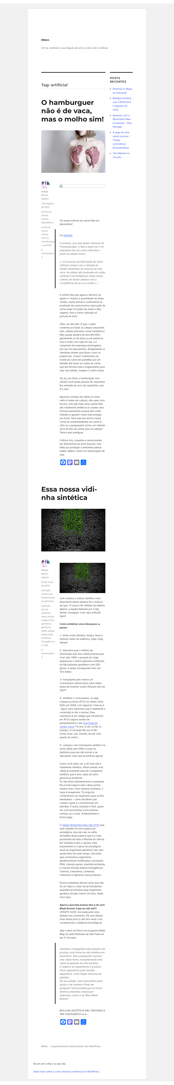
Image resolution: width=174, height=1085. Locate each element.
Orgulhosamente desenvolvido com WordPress (76, 1046)
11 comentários (47, 653)
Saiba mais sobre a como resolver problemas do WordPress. (66, 1071)
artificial (45, 227)
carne (44, 230)
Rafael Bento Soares (45, 195)
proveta (47, 245)
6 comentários (47, 253)
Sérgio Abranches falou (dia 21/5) (80, 824)
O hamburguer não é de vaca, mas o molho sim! (72, 110)
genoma (49, 601)
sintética (46, 638)
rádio (44, 630)
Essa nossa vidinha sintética (69, 493)
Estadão (68, 235)
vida (45, 645)
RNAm (45, 39)
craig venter (47, 616)
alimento (46, 211)
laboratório (47, 222)
